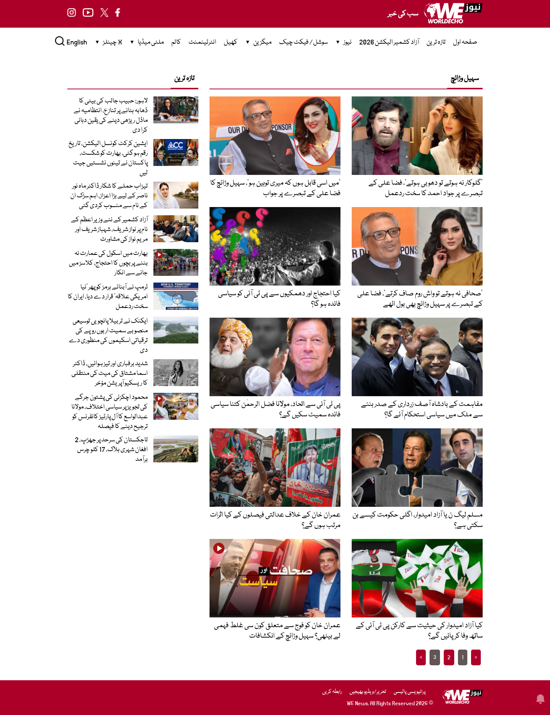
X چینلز (112, 42)
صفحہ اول (465, 42)
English (77, 42)
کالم (176, 42)
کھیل (231, 42)
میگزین (262, 42)
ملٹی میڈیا (151, 42)
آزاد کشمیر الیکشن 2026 (389, 42)
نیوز (347, 42)
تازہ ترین (436, 42)
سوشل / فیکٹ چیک (303, 42)
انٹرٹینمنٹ (202, 42)
